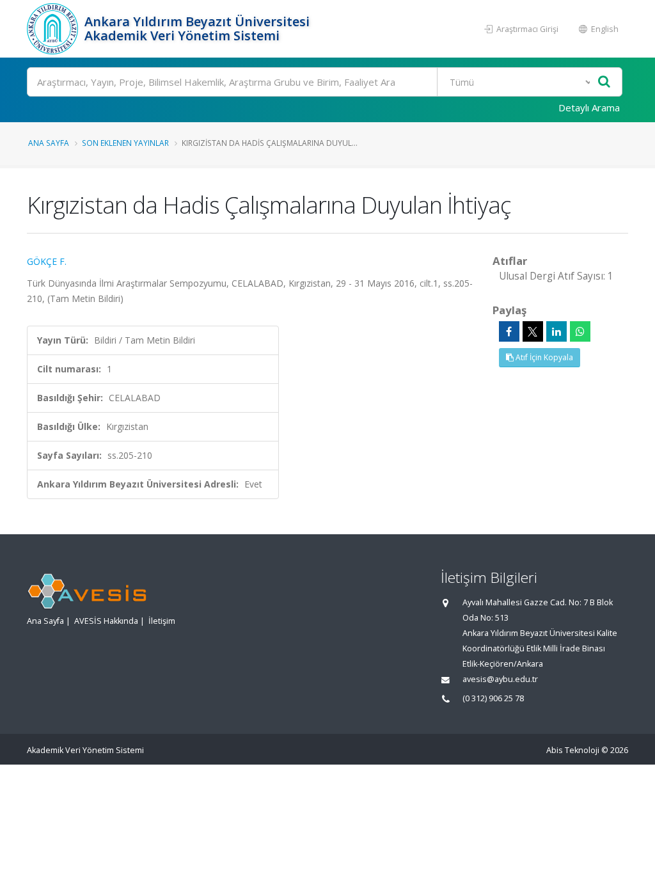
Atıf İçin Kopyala (543, 357)
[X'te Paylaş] (533, 331)
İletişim (161, 621)
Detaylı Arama (589, 107)
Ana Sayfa (48, 143)
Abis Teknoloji (572, 750)
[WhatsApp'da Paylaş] (580, 331)
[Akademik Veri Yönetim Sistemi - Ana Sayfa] (54, 29)
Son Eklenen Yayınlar (125, 143)
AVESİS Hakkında (106, 621)
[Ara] (604, 82)
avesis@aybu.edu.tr (500, 679)
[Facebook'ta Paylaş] (509, 331)
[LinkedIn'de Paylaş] (556, 331)
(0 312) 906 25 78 (493, 698)
